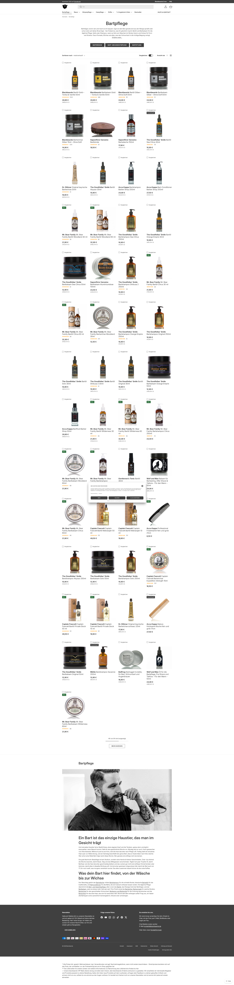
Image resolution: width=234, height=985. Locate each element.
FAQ (170, 1)
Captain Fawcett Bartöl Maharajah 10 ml (130, 530)
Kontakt (122, 946)
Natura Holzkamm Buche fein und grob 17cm (158, 626)
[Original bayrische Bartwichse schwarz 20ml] (131, 608)
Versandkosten (99, 964)
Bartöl (119, 887)
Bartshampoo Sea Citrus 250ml (128, 237)
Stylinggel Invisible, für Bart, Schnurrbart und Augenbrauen (130, 674)
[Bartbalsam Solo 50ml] (103, 560)
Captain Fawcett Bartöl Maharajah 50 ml (102, 530)
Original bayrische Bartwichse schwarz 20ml (130, 625)
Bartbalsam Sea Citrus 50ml (73, 283)
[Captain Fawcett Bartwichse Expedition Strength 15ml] (159, 560)
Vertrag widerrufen (167, 950)
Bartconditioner (95, 885)
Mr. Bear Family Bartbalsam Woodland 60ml (74, 481)
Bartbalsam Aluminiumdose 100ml (101, 284)
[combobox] (116, 7)
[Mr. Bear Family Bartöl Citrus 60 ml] (74, 316)
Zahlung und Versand (166, 946)
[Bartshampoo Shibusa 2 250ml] (131, 266)
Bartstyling (136, 45)
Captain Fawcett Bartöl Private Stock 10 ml (102, 626)
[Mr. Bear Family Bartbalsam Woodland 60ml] (74, 463)
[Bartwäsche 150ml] (131, 124)
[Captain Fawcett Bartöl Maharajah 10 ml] (131, 512)
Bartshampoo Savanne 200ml (102, 673)
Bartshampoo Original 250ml (159, 333)
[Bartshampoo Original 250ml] (159, 316)
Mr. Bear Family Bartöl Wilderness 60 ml (130, 431)
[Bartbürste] (103, 124)
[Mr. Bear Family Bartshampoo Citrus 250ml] (159, 413)
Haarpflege (100, 12)
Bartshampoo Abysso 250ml (74, 577)
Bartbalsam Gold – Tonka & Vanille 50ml (102, 93)
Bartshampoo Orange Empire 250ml (130, 334)
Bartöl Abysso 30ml (102, 188)
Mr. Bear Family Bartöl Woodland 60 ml (103, 236)
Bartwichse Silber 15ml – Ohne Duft (72, 141)
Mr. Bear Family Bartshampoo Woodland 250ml (100, 481)
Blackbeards (69, 946)
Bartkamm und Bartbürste (118, 891)
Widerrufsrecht (154, 946)
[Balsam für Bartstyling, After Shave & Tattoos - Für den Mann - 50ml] (159, 463)
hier (137, 969)
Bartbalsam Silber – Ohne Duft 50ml (157, 93)
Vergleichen (143, 55)
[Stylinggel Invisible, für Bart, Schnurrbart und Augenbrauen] (131, 656)
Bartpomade (137, 889)
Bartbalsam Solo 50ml (99, 577)
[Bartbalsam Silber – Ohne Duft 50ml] (159, 77)
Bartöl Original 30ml (130, 382)
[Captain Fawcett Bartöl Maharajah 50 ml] (103, 512)
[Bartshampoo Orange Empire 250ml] (131, 316)
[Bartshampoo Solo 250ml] (131, 560)
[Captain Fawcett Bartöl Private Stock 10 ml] (103, 608)
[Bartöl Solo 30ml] (74, 366)
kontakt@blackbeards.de (152, 926)
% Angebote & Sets (123, 12)
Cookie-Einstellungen (153, 950)
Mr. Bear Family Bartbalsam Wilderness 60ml (74, 724)
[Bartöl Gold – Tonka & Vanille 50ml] (74, 77)
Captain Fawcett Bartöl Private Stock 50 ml (74, 626)
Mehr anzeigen (117, 746)
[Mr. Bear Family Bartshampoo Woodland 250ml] (103, 463)
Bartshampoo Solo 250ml (129, 577)
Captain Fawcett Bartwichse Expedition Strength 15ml (157, 578)
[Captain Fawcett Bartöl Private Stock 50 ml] (74, 608)
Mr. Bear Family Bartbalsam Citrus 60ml (72, 530)
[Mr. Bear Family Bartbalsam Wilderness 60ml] (74, 706)
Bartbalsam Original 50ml (72, 673)
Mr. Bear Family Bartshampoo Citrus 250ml (158, 431)
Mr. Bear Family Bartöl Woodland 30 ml (74, 236)
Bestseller (138, 12)
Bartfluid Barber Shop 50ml (74, 430)
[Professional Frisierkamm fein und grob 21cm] (159, 512)
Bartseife (145, 882)
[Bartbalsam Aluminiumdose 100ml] (103, 266)
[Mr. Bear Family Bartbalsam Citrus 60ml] (74, 512)
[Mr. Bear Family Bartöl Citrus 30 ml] (159, 266)
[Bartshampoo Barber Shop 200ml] (131, 171)
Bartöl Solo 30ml (74, 382)
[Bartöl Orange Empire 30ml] (159, 219)
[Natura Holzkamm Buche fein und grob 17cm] (159, 608)
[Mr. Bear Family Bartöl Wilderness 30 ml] (103, 413)
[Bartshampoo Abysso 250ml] (74, 560)
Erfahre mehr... (117, 37)
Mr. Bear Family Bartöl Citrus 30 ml (157, 283)
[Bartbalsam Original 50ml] (74, 656)
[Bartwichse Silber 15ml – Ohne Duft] (74, 124)
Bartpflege (65, 12)
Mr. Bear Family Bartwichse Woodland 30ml (102, 334)
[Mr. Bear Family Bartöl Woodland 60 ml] (103, 219)
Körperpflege (86, 12)
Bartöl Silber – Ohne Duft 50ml (129, 93)
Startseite (64, 16)
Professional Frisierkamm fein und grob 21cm (158, 530)
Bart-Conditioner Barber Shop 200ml (159, 188)
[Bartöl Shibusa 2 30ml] (103, 366)
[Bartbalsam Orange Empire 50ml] (159, 366)
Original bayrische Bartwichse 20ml (74, 188)
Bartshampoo (114, 882)
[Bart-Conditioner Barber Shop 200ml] (159, 171)
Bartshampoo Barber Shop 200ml (129, 188)
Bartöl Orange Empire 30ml (159, 236)
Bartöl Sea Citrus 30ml (159, 141)
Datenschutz (144, 946)
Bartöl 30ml (129, 480)
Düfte (110, 12)
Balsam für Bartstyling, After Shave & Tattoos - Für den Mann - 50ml (157, 482)
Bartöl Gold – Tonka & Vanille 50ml (73, 93)
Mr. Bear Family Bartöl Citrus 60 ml (73, 333)
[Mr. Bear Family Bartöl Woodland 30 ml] (74, 219)
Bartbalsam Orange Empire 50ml (158, 383)
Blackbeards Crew (161, 1)
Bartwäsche (97, 45)
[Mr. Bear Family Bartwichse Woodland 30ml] (103, 316)
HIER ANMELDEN (70, 930)
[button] (171, 7)
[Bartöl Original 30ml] (131, 366)
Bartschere (82, 893)
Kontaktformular (156, 930)
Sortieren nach (67, 55)
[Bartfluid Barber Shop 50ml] (74, 413)
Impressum (130, 946)
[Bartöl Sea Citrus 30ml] (159, 124)
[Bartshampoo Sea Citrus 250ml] (131, 219)
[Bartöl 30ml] (131, 463)
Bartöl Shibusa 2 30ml (102, 382)
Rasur (76, 12)
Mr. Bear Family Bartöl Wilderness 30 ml (102, 431)
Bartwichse (82, 891)
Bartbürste (99, 141)
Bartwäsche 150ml (127, 141)
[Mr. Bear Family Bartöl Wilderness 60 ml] (131, 413)
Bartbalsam (82, 889)
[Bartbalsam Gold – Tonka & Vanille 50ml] (103, 77)
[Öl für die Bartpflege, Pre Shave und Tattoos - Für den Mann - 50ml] (159, 656)
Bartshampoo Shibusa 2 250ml (128, 284)
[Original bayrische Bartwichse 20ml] (74, 171)
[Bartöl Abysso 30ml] (103, 171)
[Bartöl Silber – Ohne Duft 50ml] (131, 77)
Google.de (77, 1)
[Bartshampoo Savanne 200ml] (103, 656)
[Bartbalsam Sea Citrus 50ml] (74, 266)
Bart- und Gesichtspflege (117, 45)
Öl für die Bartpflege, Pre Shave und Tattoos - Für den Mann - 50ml (158, 675)
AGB (136, 946)
